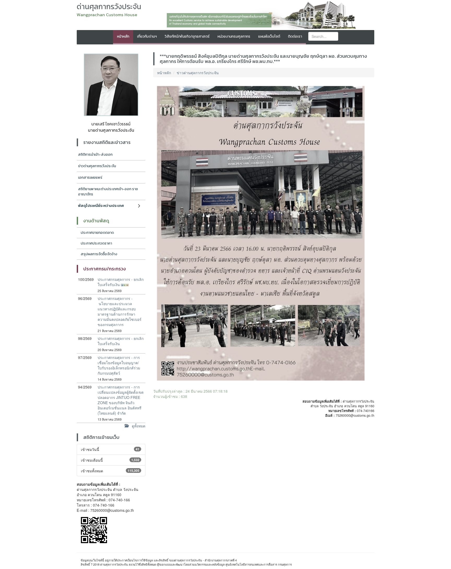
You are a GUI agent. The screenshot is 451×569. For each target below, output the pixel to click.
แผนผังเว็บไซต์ (269, 36)
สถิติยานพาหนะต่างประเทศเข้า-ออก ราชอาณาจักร (108, 191)
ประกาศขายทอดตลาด (97, 232)
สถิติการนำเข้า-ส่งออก (95, 154)
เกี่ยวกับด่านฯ (147, 36)
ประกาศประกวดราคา (96, 243)
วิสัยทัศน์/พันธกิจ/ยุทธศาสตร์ (187, 36)
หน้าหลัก (123, 36)
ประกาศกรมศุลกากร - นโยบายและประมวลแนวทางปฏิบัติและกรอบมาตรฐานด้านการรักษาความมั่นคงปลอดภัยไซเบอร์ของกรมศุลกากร (119, 311)
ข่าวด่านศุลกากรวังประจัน (97, 166)
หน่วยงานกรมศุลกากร (233, 36)
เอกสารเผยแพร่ (90, 177)
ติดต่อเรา (295, 36)
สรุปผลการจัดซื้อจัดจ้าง (99, 254)
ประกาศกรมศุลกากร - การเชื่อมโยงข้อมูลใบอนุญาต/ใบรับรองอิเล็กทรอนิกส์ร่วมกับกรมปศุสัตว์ (119, 365)
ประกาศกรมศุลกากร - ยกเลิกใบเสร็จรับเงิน (121, 282)
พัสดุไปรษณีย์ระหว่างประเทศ (101, 205)
